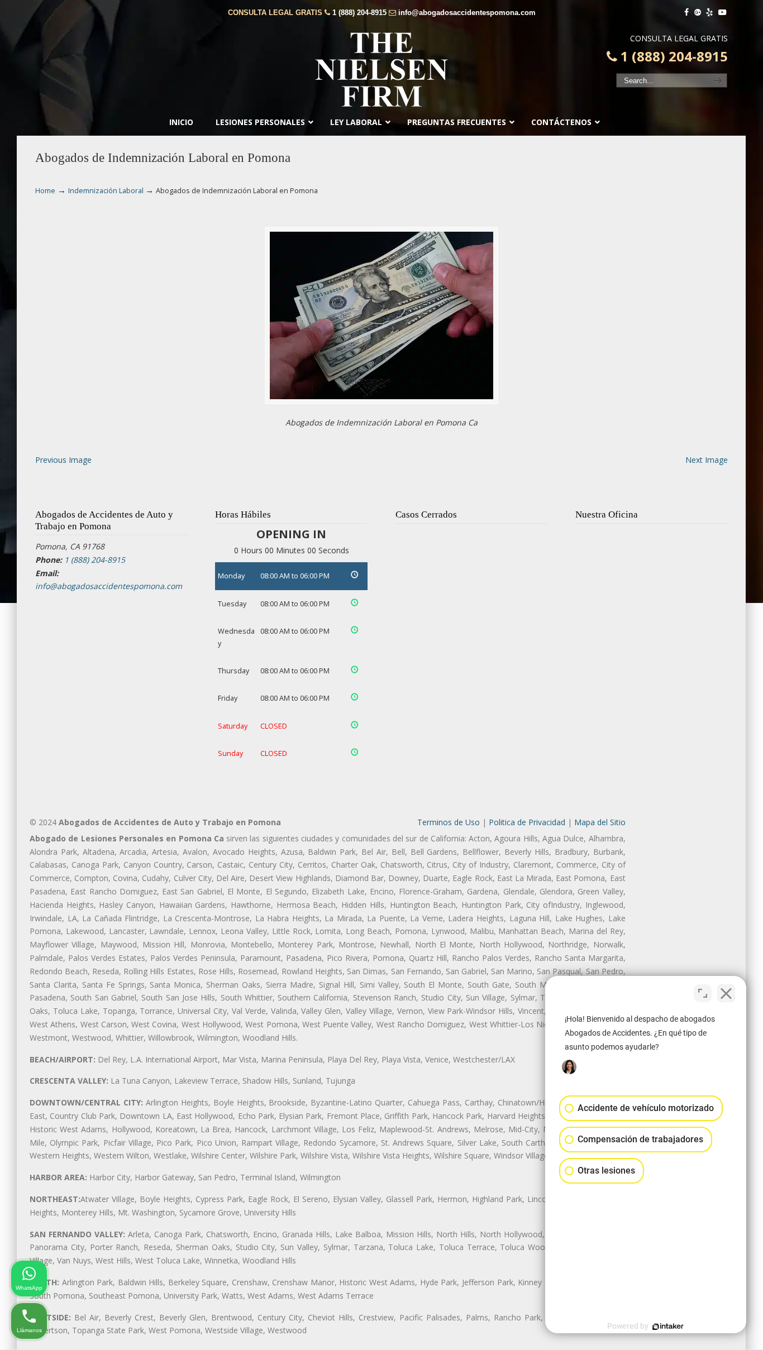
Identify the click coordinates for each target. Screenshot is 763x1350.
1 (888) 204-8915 (359, 12)
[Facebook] (686, 12)
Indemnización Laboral (106, 190)
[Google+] (698, 12)
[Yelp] (710, 12)
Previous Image (63, 459)
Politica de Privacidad (527, 822)
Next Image (706, 459)
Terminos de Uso (448, 822)
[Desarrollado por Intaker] (668, 1326)
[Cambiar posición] (703, 993)
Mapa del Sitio (600, 822)
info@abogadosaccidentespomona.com (467, 12)
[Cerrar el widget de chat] (726, 993)
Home (45, 190)
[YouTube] (722, 12)
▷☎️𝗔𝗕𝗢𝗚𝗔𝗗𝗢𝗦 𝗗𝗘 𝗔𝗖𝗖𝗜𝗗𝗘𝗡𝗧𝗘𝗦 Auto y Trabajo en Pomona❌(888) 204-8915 (381, 69)
